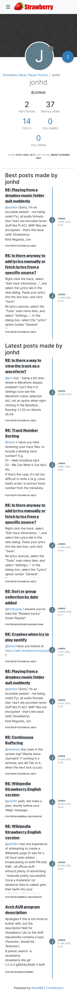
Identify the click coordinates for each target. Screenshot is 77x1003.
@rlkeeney (12, 749)
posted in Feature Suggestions (24, 624)
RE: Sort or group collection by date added (21, 597)
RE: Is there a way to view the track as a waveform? (23, 366)
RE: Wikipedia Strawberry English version (23, 789)
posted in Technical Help (20, 245)
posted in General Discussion (23, 816)
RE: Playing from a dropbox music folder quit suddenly (24, 195)
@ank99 (11, 801)
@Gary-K (11, 442)
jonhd (61, 218)
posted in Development (19, 972)
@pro (9, 378)
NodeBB (37, 988)
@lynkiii (10, 646)
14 (27, 121)
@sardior (11, 207)
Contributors (54, 988)
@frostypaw (13, 609)
